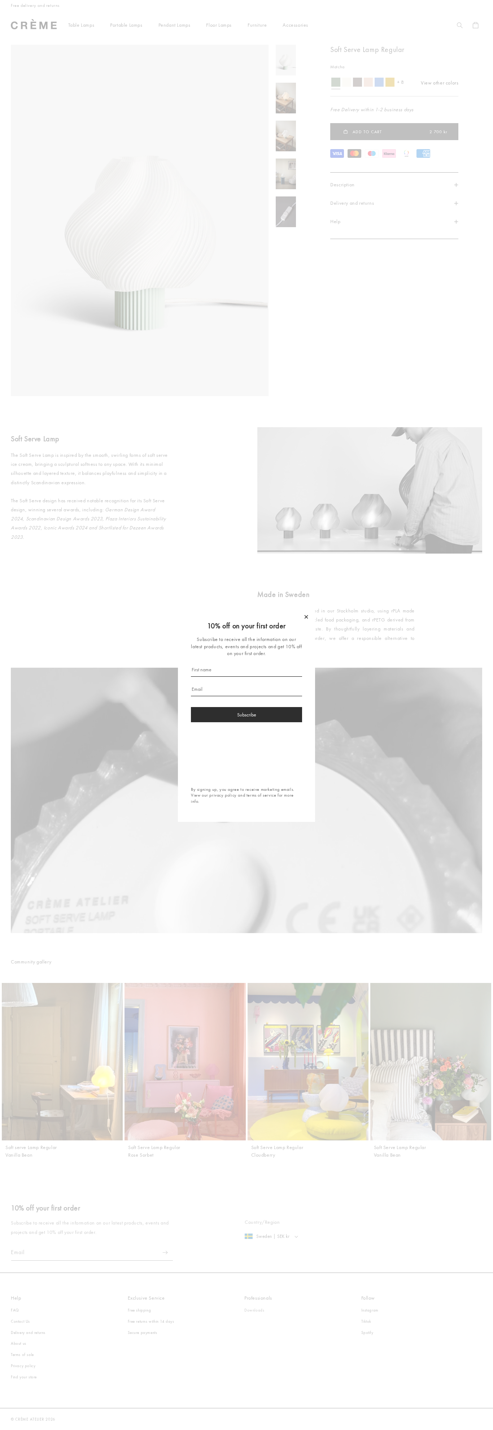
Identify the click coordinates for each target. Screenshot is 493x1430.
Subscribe (246, 714)
